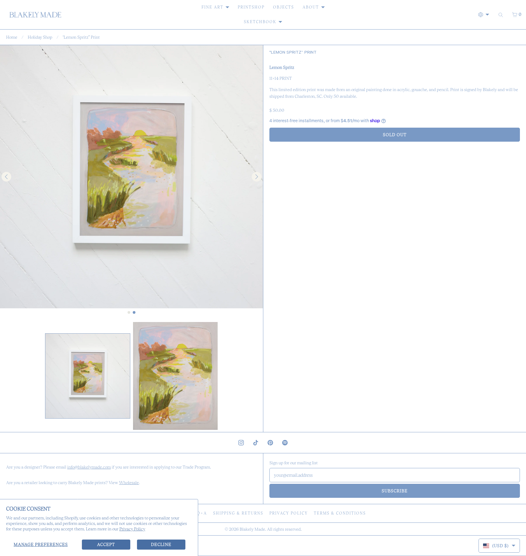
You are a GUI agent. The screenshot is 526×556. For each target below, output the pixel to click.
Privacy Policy (132, 528)
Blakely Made (252, 529)
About (311, 7)
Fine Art (212, 7)
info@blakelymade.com (89, 467)
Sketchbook (260, 21)
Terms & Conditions (340, 513)
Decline (161, 544)
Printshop (251, 7)
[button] (87, 376)
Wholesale (129, 482)
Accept (106, 544)
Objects (283, 7)
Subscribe (395, 490)
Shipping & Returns (238, 513)
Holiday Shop (40, 37)
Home (11, 37)
